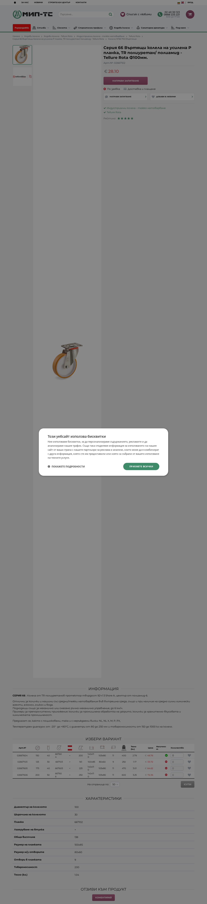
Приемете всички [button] (141, 466)
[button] (66, 466)
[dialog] (103, 452)
